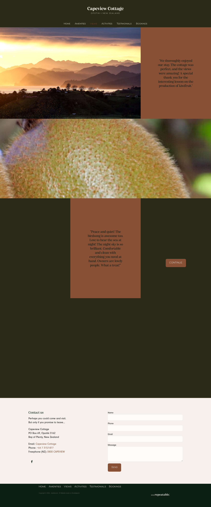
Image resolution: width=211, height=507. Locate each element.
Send (114, 467)
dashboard (54, 493)
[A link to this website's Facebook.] (31, 461)
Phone (111, 423)
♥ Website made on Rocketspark (69, 493)
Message (112, 445)
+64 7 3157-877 (45, 447)
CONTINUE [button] (175, 262)
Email (110, 434)
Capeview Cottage (46, 443)
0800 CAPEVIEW (56, 451)
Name (110, 413)
